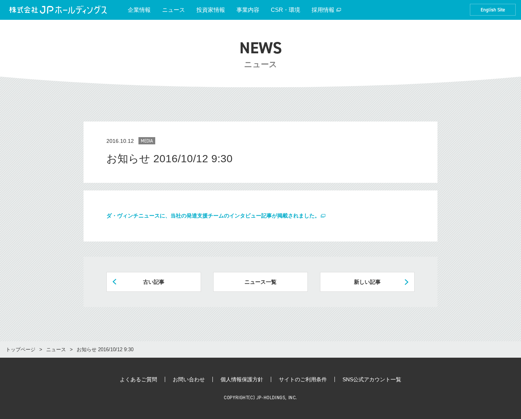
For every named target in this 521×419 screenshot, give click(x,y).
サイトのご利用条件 (303, 379)
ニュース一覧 (260, 282)
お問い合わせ (189, 379)
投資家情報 (210, 9)
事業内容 (247, 9)
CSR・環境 (285, 9)
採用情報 (323, 9)
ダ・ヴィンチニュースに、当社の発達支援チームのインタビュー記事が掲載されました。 (213, 216)
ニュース (173, 9)
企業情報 (139, 9)
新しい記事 (367, 282)
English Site (493, 9)
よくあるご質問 (138, 379)
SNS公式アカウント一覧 (372, 379)
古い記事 (153, 282)
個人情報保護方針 (241, 379)
